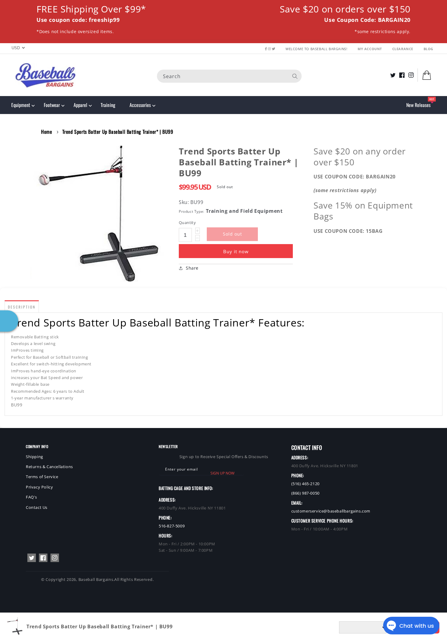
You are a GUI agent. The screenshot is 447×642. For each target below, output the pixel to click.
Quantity (187, 222)
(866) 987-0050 (305, 493)
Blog (428, 49)
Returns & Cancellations (49, 466)
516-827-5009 (172, 526)
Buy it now (236, 251)
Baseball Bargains (95, 579)
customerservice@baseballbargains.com (331, 511)
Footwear (52, 105)
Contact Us (36, 507)
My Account (370, 49)
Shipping (34, 456)
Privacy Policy (39, 487)
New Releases (418, 105)
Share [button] (192, 268)
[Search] (295, 76)
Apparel (80, 105)
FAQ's (31, 497)
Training (108, 105)
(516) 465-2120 (305, 483)
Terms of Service (42, 476)
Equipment (20, 105)
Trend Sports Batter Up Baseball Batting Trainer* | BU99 (117, 131)
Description (22, 306)
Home (46, 131)
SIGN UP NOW (222, 473)
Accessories (140, 105)
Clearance (403, 49)
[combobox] (229, 75)
